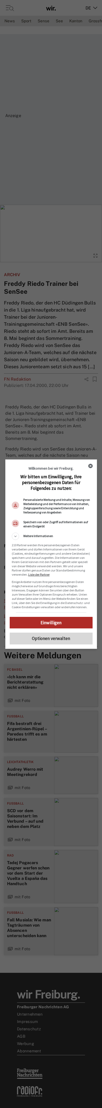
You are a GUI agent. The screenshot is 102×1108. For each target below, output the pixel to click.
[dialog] (51, 554)
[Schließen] (90, 466)
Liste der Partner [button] (39, 574)
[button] (51, 536)
